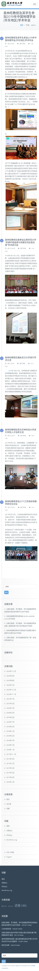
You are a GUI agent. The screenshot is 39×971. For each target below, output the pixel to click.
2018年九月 (10, 727)
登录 (8, 826)
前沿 (8, 799)
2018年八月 (10, 731)
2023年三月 (10, 685)
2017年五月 (10, 777)
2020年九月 (10, 713)
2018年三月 (10, 745)
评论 (9, 835)
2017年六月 (10, 773)
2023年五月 (10, 676)
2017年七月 (10, 768)
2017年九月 (10, 759)
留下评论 (22, 43)
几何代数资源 (6, 929)
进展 (8, 809)
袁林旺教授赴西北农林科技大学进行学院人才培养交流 (20, 431)
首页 (21, 25)
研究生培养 (5, 945)
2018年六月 (10, 740)
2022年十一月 (11, 694)
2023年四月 (10, 680)
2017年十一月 (11, 754)
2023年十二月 (11, 671)
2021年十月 (10, 699)
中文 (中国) (10, 852)
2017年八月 (10, 763)
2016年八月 (10, 782)
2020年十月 (10, 708)
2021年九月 (10, 704)
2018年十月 (10, 722)
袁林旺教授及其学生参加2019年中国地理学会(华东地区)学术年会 (21, 39)
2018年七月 (10, 736)
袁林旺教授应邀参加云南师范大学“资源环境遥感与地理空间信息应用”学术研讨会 (20, 242)
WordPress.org (11, 840)
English (9, 857)
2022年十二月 (11, 690)
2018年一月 (10, 750)
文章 (9, 831)
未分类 (8, 804)
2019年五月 (10, 717)
